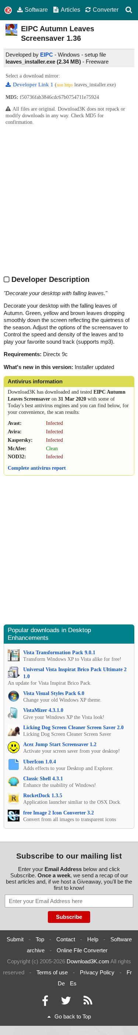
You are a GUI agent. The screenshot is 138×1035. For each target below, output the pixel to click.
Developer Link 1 (34, 84)
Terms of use (52, 972)
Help (92, 939)
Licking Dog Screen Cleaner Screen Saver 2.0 (73, 727)
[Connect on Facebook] (45, 1002)
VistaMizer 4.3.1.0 (43, 710)
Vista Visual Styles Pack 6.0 (53, 693)
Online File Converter (82, 950)
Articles (70, 9)
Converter (105, 9)
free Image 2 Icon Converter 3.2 (58, 813)
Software (36, 9)
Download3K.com (88, 961)
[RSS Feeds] (88, 1002)
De (61, 983)
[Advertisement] (69, 200)
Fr (129, 972)
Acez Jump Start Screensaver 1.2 (59, 744)
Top (40, 939)
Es (73, 983)
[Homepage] (8, 10)
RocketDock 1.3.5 (42, 795)
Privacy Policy (97, 972)
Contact (65, 939)
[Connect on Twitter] (66, 1002)
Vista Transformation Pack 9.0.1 (59, 652)
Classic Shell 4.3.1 (43, 778)
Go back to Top (72, 1016)
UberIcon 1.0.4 (39, 761)
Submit (15, 939)
